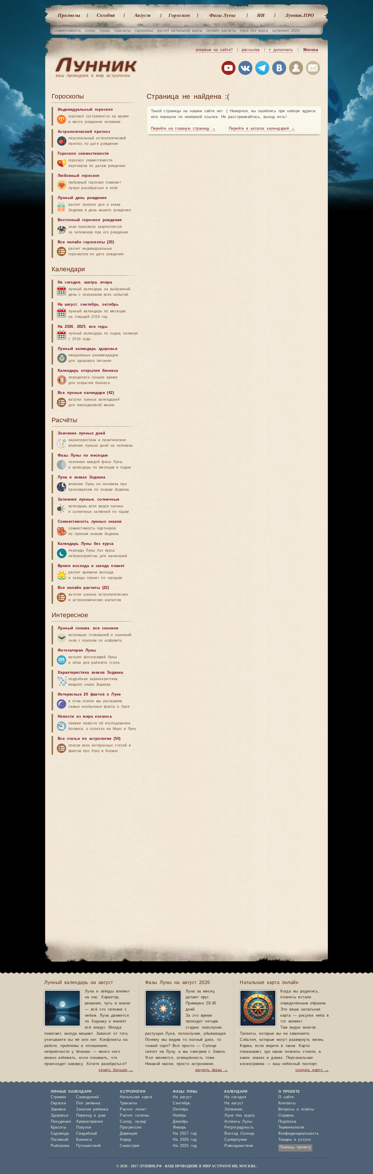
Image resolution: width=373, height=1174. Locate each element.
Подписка (287, 1122)
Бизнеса (84, 1140)
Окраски (58, 1103)
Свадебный (86, 1133)
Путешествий (88, 1146)
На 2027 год (185, 1133)
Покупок (83, 1127)
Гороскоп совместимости (83, 154)
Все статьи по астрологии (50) (89, 739)
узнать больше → (115, 1070)
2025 (81, 327)
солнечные (108, 499)
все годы (98, 327)
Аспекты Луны (238, 1122)
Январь (179, 1127)
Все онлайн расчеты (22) (83, 588)
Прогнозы (69, 15)
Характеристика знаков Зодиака (90, 672)
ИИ (261, 15)
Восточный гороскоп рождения (90, 220)
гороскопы (144, 31)
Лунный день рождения (82, 198)
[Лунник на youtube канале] (228, 69)
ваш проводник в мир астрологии (93, 75)
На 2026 (65, 327)
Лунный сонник (73, 628)
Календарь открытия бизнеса (88, 371)
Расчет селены (134, 1115)
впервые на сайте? (214, 50)
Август (142, 15)
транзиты (122, 31)
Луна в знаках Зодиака (81, 477)
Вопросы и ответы (296, 1109)
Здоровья (59, 1115)
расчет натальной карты (180, 31)
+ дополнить (281, 50)
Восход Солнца (239, 1133)
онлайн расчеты (221, 31)
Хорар (125, 1140)
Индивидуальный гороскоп (85, 110)
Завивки (58, 1109)
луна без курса (254, 31)
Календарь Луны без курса (86, 544)
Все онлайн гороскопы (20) (86, 242)
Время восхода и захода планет (91, 566)
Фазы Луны (222, 15)
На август (67, 304)
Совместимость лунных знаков (90, 522)
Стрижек (58, 1097)
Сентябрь (181, 1103)
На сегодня (69, 282)
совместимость (67, 31)
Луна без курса (239, 1115)
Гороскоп (179, 15)
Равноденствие (238, 1146)
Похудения (61, 1122)
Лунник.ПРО (299, 15)
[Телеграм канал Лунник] (262, 69)
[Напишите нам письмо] (313, 69)
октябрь (110, 304)
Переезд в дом (90, 1115)
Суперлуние (235, 1140)
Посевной (59, 1140)
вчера (106, 282)
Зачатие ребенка (92, 1109)
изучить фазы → (211, 1070)
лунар (104, 31)
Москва (310, 50)
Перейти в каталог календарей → (262, 128)
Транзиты (128, 1103)
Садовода (60, 1133)
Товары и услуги (294, 1140)
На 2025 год (185, 1146)
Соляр (125, 1122)
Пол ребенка (88, 1103)
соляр (90, 31)
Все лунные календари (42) (86, 393)
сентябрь (89, 304)
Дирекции (128, 1133)
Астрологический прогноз (84, 132)
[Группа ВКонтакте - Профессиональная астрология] (245, 69)
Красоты (58, 1127)
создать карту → (312, 1070)
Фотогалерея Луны (77, 650)
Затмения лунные (76, 499)
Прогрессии (130, 1127)
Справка (286, 1115)
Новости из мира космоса (85, 716)
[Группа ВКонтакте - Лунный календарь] (279, 69)
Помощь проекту (295, 1147)
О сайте (286, 1097)
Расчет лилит (133, 1109)
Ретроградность (239, 1127)
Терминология (291, 1127)
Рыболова (60, 1146)
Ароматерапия (89, 1122)
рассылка (251, 50)
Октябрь (180, 1109)
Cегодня (106, 15)
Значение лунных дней (81, 433)
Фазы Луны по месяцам (83, 455)
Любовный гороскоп (79, 176)
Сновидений (87, 1097)
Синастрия (130, 1146)
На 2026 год (185, 1140)
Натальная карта (136, 1097)
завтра (90, 282)
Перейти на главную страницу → (183, 128)
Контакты (286, 1103)
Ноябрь (179, 1115)
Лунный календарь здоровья (87, 349)
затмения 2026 (286, 31)
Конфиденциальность (298, 1133)
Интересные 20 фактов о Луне (89, 694)
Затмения (233, 1109)
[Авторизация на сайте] (296, 69)
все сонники (105, 628)
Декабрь (180, 1122)
